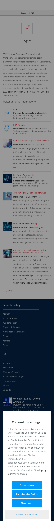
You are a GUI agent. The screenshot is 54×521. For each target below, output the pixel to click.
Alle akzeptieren (27, 485)
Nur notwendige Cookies (27, 494)
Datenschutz (32, 514)
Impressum (21, 514)
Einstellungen (27, 503)
